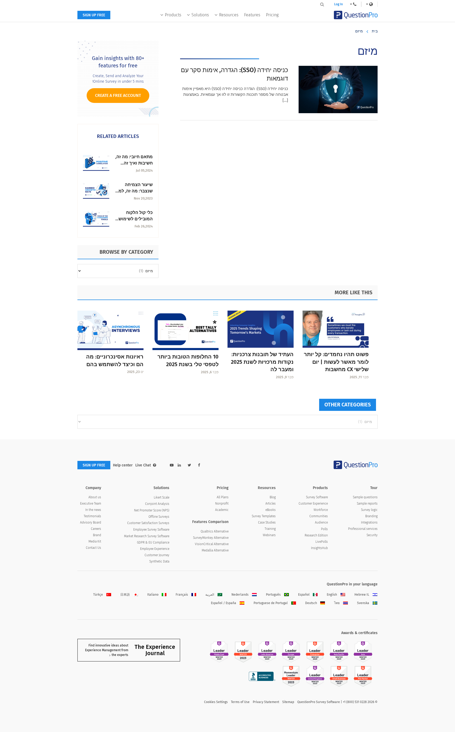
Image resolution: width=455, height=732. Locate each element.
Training (270, 529)
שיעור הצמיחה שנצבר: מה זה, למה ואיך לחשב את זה (134, 191)
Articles (270, 503)
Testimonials (92, 516)
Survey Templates (264, 516)
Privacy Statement (266, 702)
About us (94, 497)
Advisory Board (90, 522)
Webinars (269, 535)
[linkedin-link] (179, 465)
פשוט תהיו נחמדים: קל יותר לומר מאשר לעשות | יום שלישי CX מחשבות (336, 362)
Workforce (321, 510)
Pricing (272, 14)
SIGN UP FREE (94, 15)
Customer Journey (157, 555)
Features (252, 14)
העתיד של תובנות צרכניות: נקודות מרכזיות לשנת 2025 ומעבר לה (262, 362)
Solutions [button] (200, 14)
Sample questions (365, 497)
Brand (97, 535)
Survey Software (317, 497)
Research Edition (316, 535)
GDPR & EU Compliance (153, 542)
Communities (318, 516)
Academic (222, 510)
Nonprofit (222, 503)
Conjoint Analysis (157, 504)
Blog (273, 497)
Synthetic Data (159, 561)
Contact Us (93, 548)
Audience (321, 522)
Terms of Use (240, 702)
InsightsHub (319, 548)
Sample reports (367, 503)
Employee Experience (154, 549)
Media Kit (94, 541)
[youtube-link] (172, 465)
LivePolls (321, 542)
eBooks (270, 510)
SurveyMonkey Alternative (211, 538)
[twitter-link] (189, 465)
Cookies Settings (216, 702)
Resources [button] (228, 14)
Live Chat (143, 465)
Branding (371, 516)
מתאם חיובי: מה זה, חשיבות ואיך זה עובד (134, 163)
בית (375, 31)
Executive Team (90, 503)
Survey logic (369, 510)
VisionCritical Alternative (212, 544)
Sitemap (288, 702)
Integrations (369, 522)
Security (372, 535)
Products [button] (173, 14)
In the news (93, 510)
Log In (338, 4)
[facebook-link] (199, 465)
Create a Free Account (118, 95)
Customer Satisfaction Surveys (148, 523)
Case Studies (267, 522)
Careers (96, 529)
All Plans (223, 497)
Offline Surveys (159, 517)
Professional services (363, 529)
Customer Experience (313, 503)
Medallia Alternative (215, 550)
